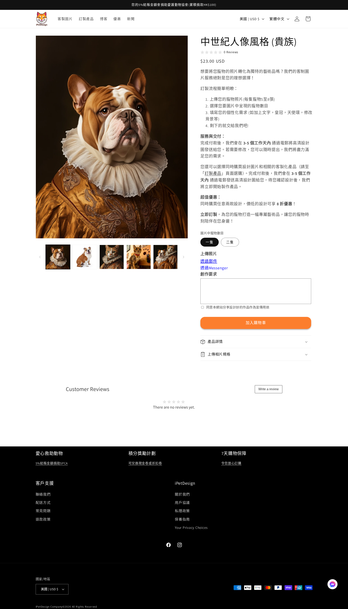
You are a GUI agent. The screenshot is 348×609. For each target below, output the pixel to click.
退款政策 (43, 519)
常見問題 (43, 511)
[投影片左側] (40, 257)
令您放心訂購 (231, 463)
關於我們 (182, 494)
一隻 (209, 242)
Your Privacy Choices (191, 527)
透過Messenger (214, 268)
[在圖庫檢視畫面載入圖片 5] (165, 257)
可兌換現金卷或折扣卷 (145, 463)
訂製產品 (213, 173)
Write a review (268, 389)
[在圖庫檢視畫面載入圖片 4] (138, 257)
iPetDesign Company (49, 607)
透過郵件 (208, 261)
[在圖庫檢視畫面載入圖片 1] (58, 257)
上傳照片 (208, 253)
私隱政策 (182, 511)
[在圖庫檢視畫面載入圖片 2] (84, 257)
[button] (255, 342)
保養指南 (182, 519)
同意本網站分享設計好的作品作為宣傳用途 (237, 307)
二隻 (230, 242)
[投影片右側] (183, 257)
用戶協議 (182, 502)
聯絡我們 (43, 494)
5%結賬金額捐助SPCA (52, 463)
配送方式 (43, 502)
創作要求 (208, 274)
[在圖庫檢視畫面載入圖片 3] (111, 257)
